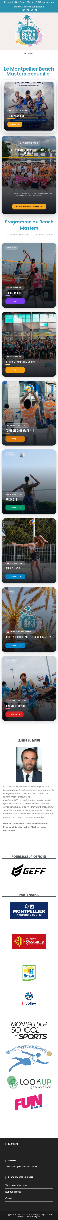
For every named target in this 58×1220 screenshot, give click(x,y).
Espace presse (13, 1191)
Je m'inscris (13, 714)
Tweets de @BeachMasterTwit (21, 1166)
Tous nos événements (17, 1185)
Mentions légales (33, 1216)
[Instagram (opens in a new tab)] (32, 10)
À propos (13, 124)
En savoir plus (13, 301)
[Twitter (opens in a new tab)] (23, 10)
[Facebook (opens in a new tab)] (28, 10)
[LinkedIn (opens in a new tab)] (35, 10)
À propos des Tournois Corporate (27, 206)
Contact (9, 1198)
